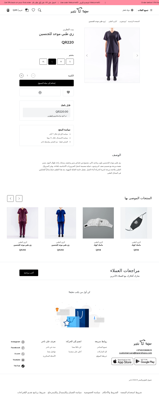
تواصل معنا (51, 351)
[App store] (122, 361)
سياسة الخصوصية (92, 392)
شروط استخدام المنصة (131, 392)
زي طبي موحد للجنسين (60, 245)
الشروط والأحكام (110, 392)
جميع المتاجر (102, 347)
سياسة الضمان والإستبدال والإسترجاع (65, 392)
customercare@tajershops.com (135, 353)
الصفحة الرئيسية (134, 21)
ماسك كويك (136, 245)
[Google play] (145, 361)
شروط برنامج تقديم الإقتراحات (31, 392)
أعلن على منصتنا (75, 351)
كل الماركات (102, 351)
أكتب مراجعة (29, 273)
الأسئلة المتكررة (49, 356)
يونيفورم (123, 21)
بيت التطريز (68, 29)
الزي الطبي (112, 21)
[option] (112, 55)
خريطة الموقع (101, 356)
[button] (39, 10)
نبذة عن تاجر (51, 347)
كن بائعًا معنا (76, 347)
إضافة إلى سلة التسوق (46, 83)
